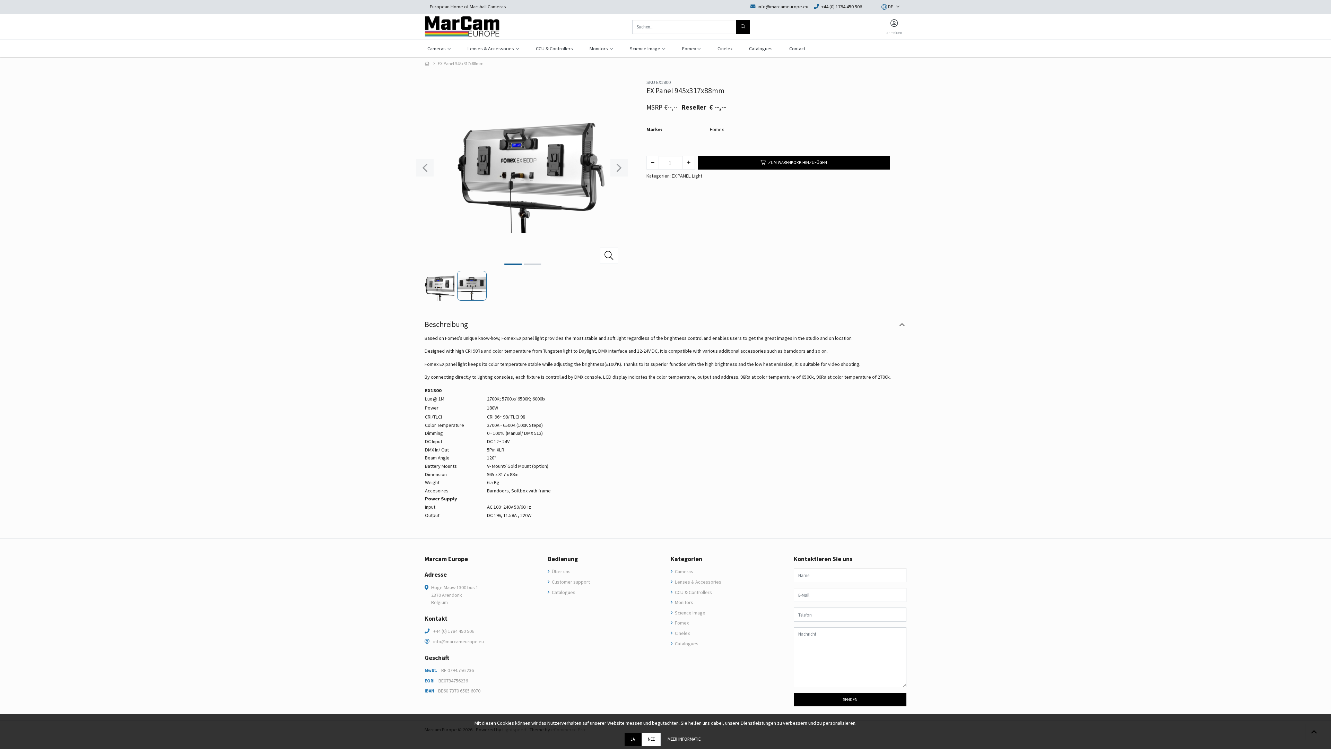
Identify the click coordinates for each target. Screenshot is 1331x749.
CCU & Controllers (554, 48)
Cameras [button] (436, 48)
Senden (850, 699)
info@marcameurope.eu (458, 641)
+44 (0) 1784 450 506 (453, 631)
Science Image (689, 613)
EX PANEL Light (687, 176)
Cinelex (724, 48)
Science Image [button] (645, 48)
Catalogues (761, 48)
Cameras (683, 571)
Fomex (717, 129)
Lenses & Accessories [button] (491, 48)
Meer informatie (684, 739)
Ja (632, 739)
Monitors (683, 602)
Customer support (570, 582)
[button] (887, 7)
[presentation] (425, 168)
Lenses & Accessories (697, 582)
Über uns (561, 571)
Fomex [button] (689, 48)
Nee (651, 739)
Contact (797, 48)
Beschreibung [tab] (446, 324)
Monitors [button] (599, 48)
